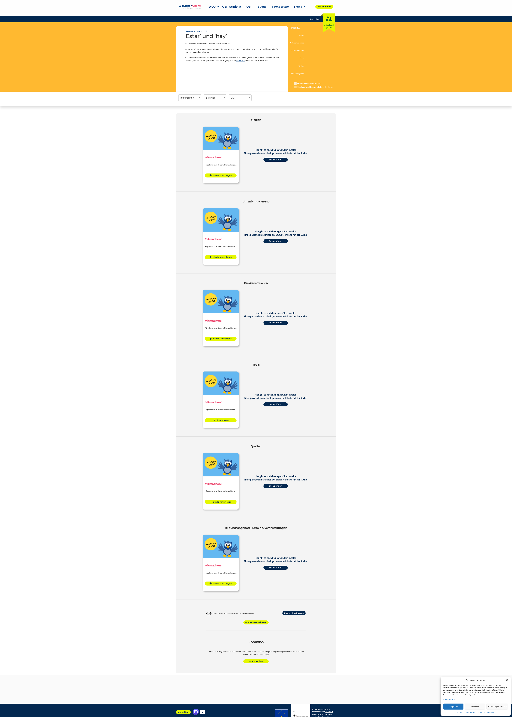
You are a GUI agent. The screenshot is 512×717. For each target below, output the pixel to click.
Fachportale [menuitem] (280, 6)
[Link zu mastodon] (196, 712)
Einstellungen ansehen (497, 706)
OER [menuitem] (249, 6)
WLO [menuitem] (212, 6)
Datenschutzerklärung (477, 712)
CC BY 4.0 (329, 711)
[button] (506, 680)
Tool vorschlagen (222, 420)
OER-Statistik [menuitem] (231, 6)
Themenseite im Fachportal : (196, 31)
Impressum (490, 712)
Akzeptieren (453, 706)
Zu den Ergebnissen (294, 613)
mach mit (240, 60)
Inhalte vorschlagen (222, 175)
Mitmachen (257, 661)
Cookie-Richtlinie (463, 712)
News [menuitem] (298, 6)
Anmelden (183, 712)
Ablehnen (475, 706)
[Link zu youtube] (202, 712)
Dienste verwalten (449, 699)
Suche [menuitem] (262, 6)
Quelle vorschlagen (222, 502)
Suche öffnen (275, 159)
